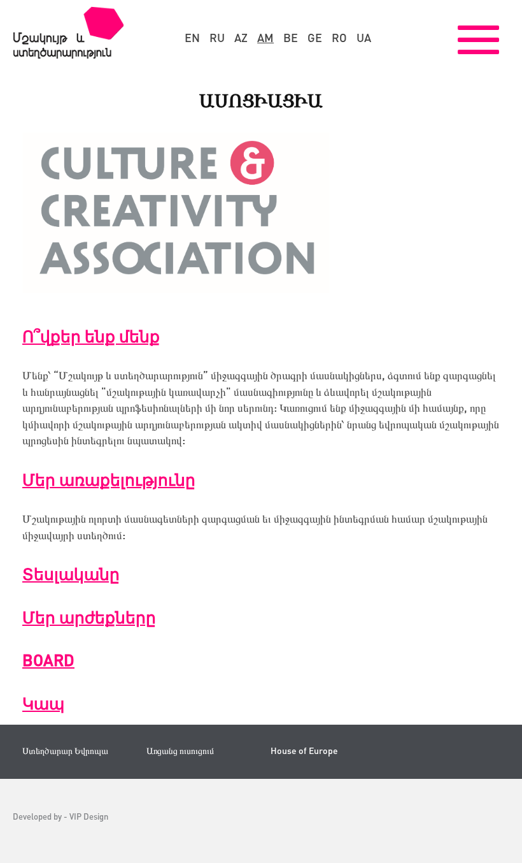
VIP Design (88, 816)
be (290, 37)
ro (339, 37)
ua (363, 37)
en (192, 37)
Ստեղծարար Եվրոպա (65, 750)
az (241, 37)
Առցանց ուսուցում (180, 750)
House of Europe (304, 750)
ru (217, 37)
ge (314, 37)
